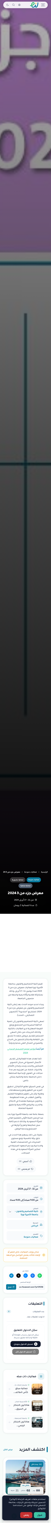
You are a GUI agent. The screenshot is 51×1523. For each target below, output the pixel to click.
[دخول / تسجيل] (19, 5)
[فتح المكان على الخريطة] (10, 1211)
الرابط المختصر (25, 1282)
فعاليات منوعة (30, 872)
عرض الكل (8, 1449)
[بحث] (13, 5)
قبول (39, 1515)
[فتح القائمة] (43, 5)
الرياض (34, 1225)
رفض (26, 1515)
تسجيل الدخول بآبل (24, 1352)
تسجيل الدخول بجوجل (25, 1344)
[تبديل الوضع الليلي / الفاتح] (7, 5)
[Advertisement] (25, 940)
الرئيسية (44, 872)
